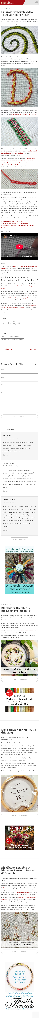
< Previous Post (7, 349)
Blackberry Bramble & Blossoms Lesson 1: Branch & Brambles (18, 870)
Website (3, 385)
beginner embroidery (10, 336)
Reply (8, 455)
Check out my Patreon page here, (19, 298)
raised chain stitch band (25, 161)
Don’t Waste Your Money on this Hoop (18, 731)
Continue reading (25, 679)
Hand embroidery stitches (12, 339)
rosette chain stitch (22, 163)
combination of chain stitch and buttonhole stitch (19, 152)
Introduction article (23, 892)
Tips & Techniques (27, 631)
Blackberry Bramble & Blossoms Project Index (16, 609)
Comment (3, 393)
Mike (21, 364)
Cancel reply (33, 364)
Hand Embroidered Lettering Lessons (23, 114)
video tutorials (8, 343)
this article (6, 888)
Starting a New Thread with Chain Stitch (14, 223)
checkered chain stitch (8, 163)
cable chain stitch (11, 161)
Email (2, 377)
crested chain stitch (12, 165)
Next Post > (33, 349)
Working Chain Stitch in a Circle (12, 221)
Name (2, 369)
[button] (36, 2)
